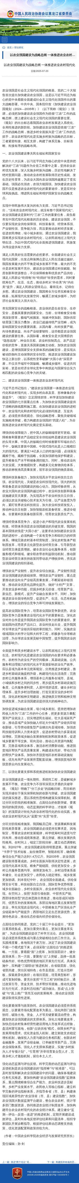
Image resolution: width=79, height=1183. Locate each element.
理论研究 (18, 47)
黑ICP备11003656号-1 (59, 1174)
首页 (9, 47)
